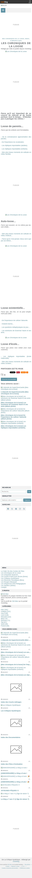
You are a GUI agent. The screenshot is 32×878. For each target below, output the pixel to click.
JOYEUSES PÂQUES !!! (10, 790)
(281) (4, 610)
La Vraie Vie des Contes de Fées (12, 571)
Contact (7, 866)
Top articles (27, 864)
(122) (6, 617)
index (27, 38)
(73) (4, 619)
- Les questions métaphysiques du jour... (15, 327)
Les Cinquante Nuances (9, 575)
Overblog (16, 861)
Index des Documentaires (10, 737)
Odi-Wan (15, 601)
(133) (5, 615)
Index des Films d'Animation (11, 764)
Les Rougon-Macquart (9, 582)
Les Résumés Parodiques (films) (12, 580)
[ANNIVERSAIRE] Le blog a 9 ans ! (14, 773)
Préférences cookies (25, 868)
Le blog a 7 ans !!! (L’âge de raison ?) (15, 799)
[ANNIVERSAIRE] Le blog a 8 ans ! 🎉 (15, 782)
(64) (5, 626)
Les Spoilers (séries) (8, 585)
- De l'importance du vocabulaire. (12, 142)
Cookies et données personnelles (10, 868)
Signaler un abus (15, 866)
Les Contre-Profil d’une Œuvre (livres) (14, 576)
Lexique (3, 587)
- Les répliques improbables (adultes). (14, 145)
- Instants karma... (7, 324)
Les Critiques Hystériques (11, 711)
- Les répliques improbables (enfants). (14, 149)
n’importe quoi (16, 40)
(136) (4, 613)
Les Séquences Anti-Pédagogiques (13, 584)
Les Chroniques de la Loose (11, 573)
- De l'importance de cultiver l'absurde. (14, 320)
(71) (5, 620)
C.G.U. (23, 866)
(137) (6, 611)
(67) (4, 622)
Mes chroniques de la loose (13, 38)
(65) (4, 624)
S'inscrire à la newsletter (9, 379)
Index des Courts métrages (11, 702)
